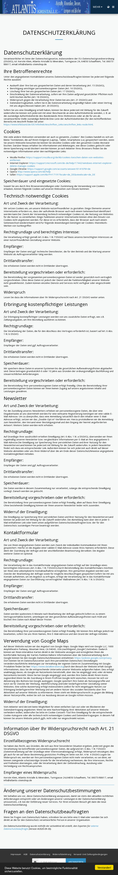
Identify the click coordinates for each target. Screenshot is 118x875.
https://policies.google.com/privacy (93, 657)
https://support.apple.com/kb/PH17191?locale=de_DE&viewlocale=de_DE (56, 174)
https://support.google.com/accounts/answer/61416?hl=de (59, 168)
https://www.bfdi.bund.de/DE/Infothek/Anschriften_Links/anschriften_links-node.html (48, 124)
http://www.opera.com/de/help (34, 171)
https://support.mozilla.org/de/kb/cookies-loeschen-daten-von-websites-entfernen (57, 159)
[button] (113, 7)
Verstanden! (104, 867)
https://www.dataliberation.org (47, 666)
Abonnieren (75, 861)
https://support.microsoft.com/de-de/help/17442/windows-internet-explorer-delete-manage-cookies (61, 164)
